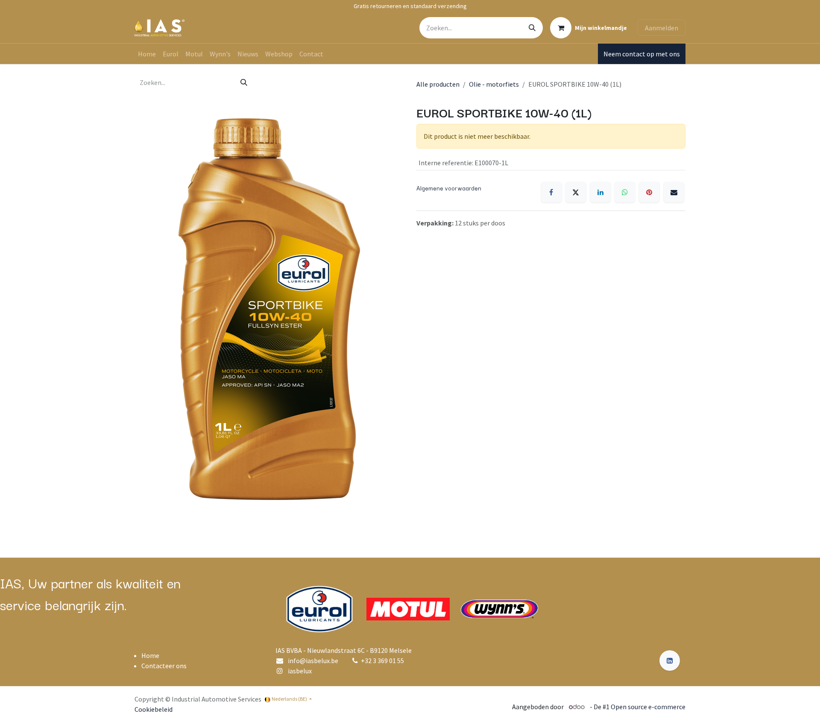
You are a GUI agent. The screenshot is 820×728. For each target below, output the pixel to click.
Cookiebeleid (154, 709)
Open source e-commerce (648, 706)
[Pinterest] (649, 192)
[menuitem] (147, 53)
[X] (575, 192)
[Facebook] (551, 192)
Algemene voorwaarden (448, 188)
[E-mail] (674, 192)
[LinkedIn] (600, 192)
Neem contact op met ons (641, 54)
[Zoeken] (532, 27)
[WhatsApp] (625, 192)
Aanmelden (661, 27)
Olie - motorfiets (494, 84)
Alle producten (438, 84)
